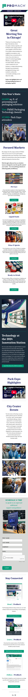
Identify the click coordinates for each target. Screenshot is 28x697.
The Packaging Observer (14, 616)
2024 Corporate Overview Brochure (14, 651)
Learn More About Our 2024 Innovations (13, 365)
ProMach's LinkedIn (14, 686)
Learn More (14, 200)
